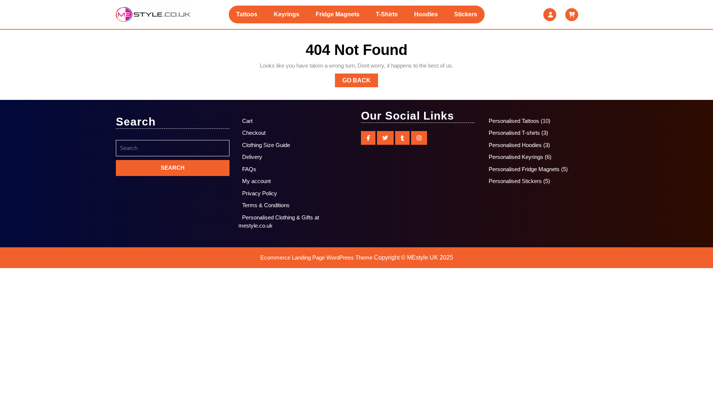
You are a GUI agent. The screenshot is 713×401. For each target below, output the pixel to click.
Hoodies (426, 14)
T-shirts (387, 14)
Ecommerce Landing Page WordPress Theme (316, 257)
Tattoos (246, 14)
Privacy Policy (259, 193)
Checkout (254, 133)
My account (256, 181)
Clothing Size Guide (266, 145)
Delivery (252, 157)
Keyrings (286, 14)
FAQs (249, 169)
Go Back (360, 82)
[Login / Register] (549, 15)
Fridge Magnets (337, 14)
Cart (247, 121)
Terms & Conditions (266, 205)
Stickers (465, 14)
